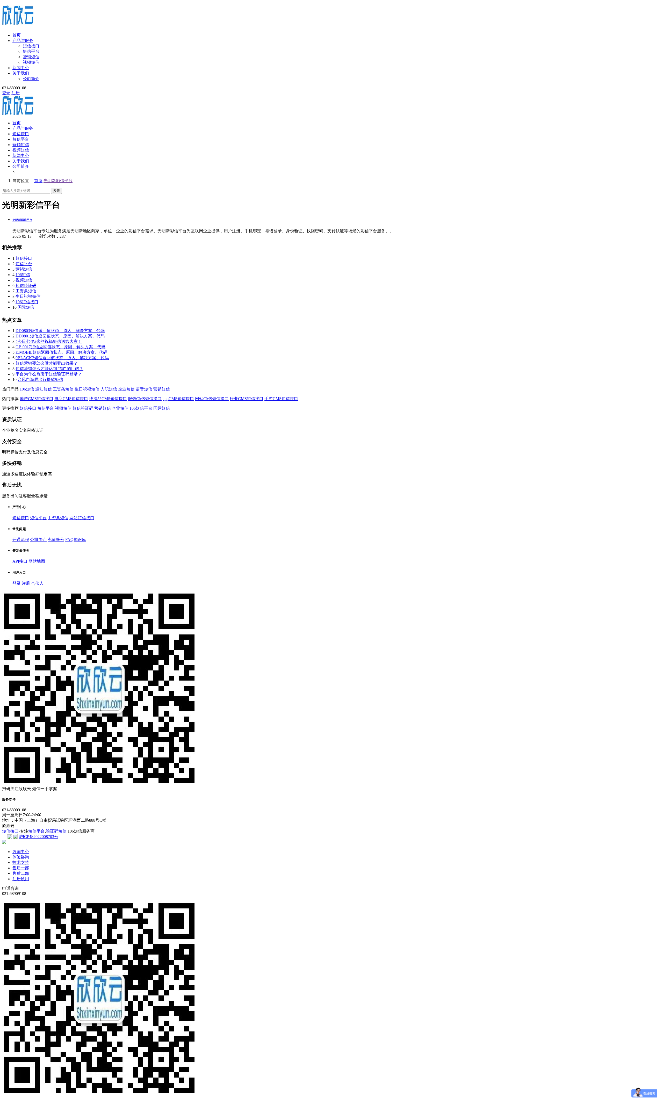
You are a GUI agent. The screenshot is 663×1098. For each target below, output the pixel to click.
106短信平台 (140, 408)
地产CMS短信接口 (36, 398)
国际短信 (26, 307)
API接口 (19, 561)
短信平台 (31, 51)
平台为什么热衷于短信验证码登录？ (49, 374)
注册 (15, 93)
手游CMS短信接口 (281, 398)
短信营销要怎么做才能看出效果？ (47, 363)
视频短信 (31, 62)
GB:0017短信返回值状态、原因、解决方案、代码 (60, 347)
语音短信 (144, 389)
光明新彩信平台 (58, 180)
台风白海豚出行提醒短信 (40, 379)
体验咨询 (20, 857)
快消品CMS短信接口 (108, 398)
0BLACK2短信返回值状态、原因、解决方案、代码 (62, 358)
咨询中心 (20, 851)
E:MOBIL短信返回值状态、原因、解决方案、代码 (61, 352)
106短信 (23, 274)
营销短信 (31, 57)
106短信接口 (27, 302)
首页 (16, 35)
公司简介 (31, 78)
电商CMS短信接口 (71, 398)
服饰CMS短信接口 (145, 398)
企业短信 (126, 389)
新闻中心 (20, 68)
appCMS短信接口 (178, 398)
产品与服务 (22, 40)
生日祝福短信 (28, 296)
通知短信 (43, 389)
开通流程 (20, 539)
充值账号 (56, 539)
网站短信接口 (81, 518)
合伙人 (37, 583)
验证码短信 (56, 831)
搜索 (56, 191)
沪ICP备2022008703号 (38, 836)
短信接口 (31, 46)
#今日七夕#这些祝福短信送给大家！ (49, 341)
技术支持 (20, 862)
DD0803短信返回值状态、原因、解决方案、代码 (60, 330)
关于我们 (20, 73)
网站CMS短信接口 (212, 398)
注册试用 (20, 879)
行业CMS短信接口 (246, 398)
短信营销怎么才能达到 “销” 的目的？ (49, 368)
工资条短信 (26, 291)
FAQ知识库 (75, 539)
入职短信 (108, 389)
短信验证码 (26, 285)
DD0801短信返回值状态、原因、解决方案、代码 (60, 336)
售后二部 (20, 873)
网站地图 (36, 561)
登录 (6, 93)
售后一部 (20, 868)
